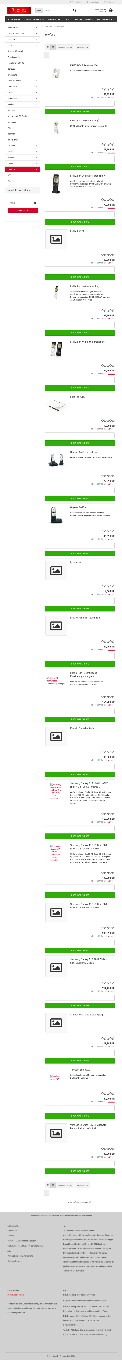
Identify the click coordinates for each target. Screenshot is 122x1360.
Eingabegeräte (104, 19)
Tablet (10, 163)
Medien (11, 104)
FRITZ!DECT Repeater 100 (84, 65)
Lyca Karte (75, 562)
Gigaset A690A (78, 507)
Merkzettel (110, 2)
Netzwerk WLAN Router (17, 116)
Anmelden (22, 210)
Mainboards (13, 98)
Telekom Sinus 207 (80, 1069)
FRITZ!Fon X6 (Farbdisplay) (84, 286)
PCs (9, 128)
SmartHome (13, 140)
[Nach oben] (113, 1355)
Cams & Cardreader (34, 19)
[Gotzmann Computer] (19, 10)
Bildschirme (14, 19)
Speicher (11, 157)
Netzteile (11, 110)
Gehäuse (11, 69)
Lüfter (10, 92)
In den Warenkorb (79, 111)
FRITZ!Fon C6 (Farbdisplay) (84, 120)
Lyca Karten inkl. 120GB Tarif (85, 617)
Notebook (12, 122)
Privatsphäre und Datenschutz (20, 1256)
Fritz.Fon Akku (77, 396)
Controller (54, 19)
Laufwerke (12, 87)
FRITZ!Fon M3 (77, 231)
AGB (9, 1251)
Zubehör (11, 181)
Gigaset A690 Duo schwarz (84, 452)
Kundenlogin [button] (93, 2)
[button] (75, 2)
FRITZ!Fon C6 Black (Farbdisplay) (88, 175)
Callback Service (14, 1261)
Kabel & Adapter (14, 81)
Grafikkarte (12, 75)
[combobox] (65, 47)
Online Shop (52, 1356)
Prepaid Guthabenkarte (82, 728)
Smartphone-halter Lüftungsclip (87, 1014)
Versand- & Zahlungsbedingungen (21, 1241)
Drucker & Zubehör (83, 19)
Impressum (12, 1231)
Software (11, 146)
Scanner (11, 134)
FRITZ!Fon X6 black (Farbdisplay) (87, 341)
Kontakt (10, 1236)
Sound (10, 151)
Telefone (11, 169)
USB (9, 175)
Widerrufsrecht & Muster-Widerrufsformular (25, 1246)
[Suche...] (74, 10)
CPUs (67, 19)
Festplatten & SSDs (16, 63)
